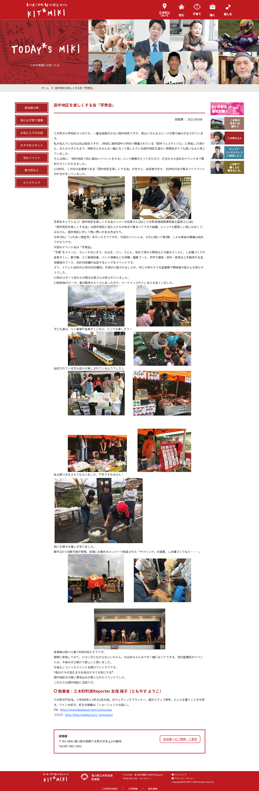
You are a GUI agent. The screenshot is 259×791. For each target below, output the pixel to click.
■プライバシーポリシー (183, 778)
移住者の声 (32, 108)
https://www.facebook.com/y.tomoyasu (86, 709)
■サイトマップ (179, 774)
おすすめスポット (31, 145)
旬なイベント (31, 158)
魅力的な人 (32, 170)
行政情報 (133, 788)
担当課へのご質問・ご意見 (180, 739)
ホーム (45, 88)
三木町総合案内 (110, 788)
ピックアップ (31, 182)
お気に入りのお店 (31, 133)
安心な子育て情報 (31, 120)
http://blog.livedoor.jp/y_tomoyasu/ (89, 715)
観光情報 (152, 788)
